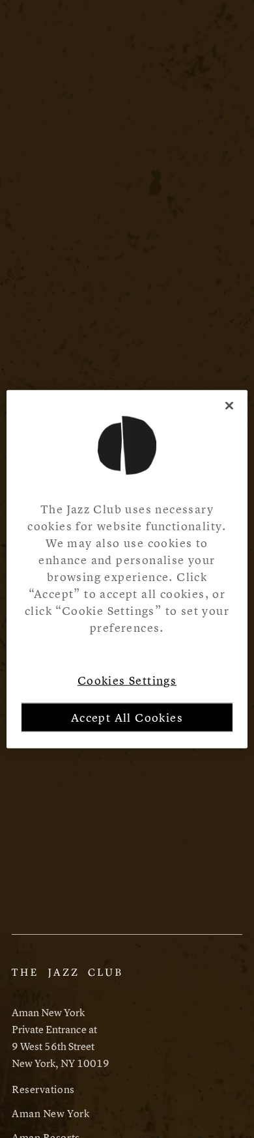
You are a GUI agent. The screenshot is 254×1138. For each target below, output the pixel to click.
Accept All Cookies (127, 717)
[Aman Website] (66, 979)
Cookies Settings (127, 680)
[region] (127, 569)
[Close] (229, 405)
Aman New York (50, 1113)
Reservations (43, 1089)
